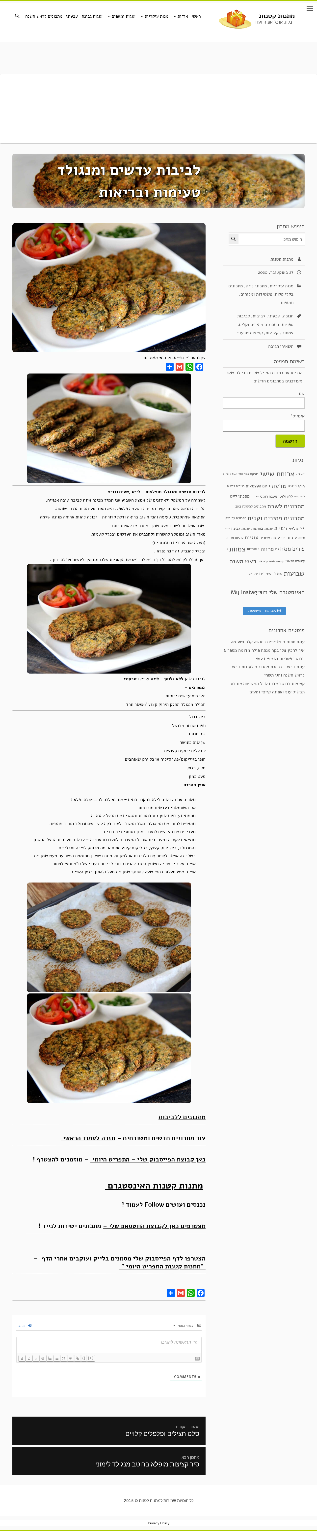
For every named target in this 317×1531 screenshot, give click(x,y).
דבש (234, 474)
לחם (302, 496)
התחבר (22, 1325)
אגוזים (300, 473)
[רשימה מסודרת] (49, 1358)
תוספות (287, 303)
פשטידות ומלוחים (256, 294)
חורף (301, 486)
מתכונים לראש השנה (43, 16)
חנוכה (288, 316)
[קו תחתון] (35, 1358)
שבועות (294, 573)
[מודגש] (22, 1358)
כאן (203, 559)
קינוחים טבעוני (295, 561)
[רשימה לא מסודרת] (56, 1358)
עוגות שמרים (270, 537)
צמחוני (287, 333)
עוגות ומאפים (123, 16)
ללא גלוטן (285, 496)
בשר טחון (243, 474)
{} (84, 1358)
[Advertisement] (158, 108)
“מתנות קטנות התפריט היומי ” (162, 1266)
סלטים (292, 528)
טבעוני (72, 16)
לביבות (259, 316)
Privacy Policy (158, 1523)
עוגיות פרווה (234, 537)
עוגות (279, 528)
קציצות (271, 333)
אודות (183, 16)
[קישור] (77, 1358)
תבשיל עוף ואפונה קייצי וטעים (277, 692)
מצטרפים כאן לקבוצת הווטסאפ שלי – (154, 1225)
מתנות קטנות (277, 15)
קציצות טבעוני (249, 333)
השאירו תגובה (280, 346)
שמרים (265, 574)
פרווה (267, 549)
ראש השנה (242, 561)
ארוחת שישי (277, 474)
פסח (285, 548)
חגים (227, 473)
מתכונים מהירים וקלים (259, 324)
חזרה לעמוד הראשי (88, 1137)
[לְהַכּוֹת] (42, 1358)
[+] (91, 1358)
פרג (277, 549)
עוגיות (251, 537)
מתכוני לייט (256, 286)
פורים (298, 549)
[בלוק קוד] (70, 1358)
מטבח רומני (268, 496)
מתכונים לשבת (286, 506)
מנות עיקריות (156, 16)
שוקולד (278, 573)
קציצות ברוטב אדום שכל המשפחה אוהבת (268, 683)
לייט (296, 496)
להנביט (187, 551)
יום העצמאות (256, 486)
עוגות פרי (289, 538)
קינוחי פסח (276, 561)
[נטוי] (29, 1358)
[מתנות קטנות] (235, 19)
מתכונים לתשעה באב (250, 506)
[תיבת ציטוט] (63, 1358)
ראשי (196, 16)
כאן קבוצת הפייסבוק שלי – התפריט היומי (148, 1159)
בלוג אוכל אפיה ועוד (273, 22)
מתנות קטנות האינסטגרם (154, 1186)
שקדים (253, 573)
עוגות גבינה (92, 16)
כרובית (240, 486)
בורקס (254, 473)
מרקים (255, 496)
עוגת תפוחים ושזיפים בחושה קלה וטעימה (268, 642)
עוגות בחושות (262, 528)
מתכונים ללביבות (182, 1116)
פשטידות (253, 548)
